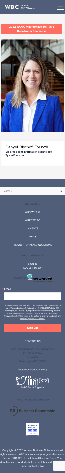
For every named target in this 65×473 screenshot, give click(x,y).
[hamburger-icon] (60, 7)
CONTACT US (32, 341)
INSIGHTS (32, 228)
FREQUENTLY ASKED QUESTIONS (32, 244)
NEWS (32, 236)
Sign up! (32, 328)
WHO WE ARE (32, 212)
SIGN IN (32, 263)
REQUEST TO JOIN (32, 267)
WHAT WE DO (32, 220)
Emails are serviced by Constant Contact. (40, 317)
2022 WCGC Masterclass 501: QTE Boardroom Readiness (31, 29)
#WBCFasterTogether (32, 387)
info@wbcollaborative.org (32, 369)
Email (7, 289)
